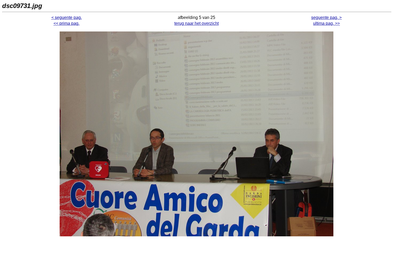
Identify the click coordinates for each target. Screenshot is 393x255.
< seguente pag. (66, 17)
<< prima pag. (66, 23)
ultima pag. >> (326, 23)
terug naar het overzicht (196, 23)
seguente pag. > (326, 17)
